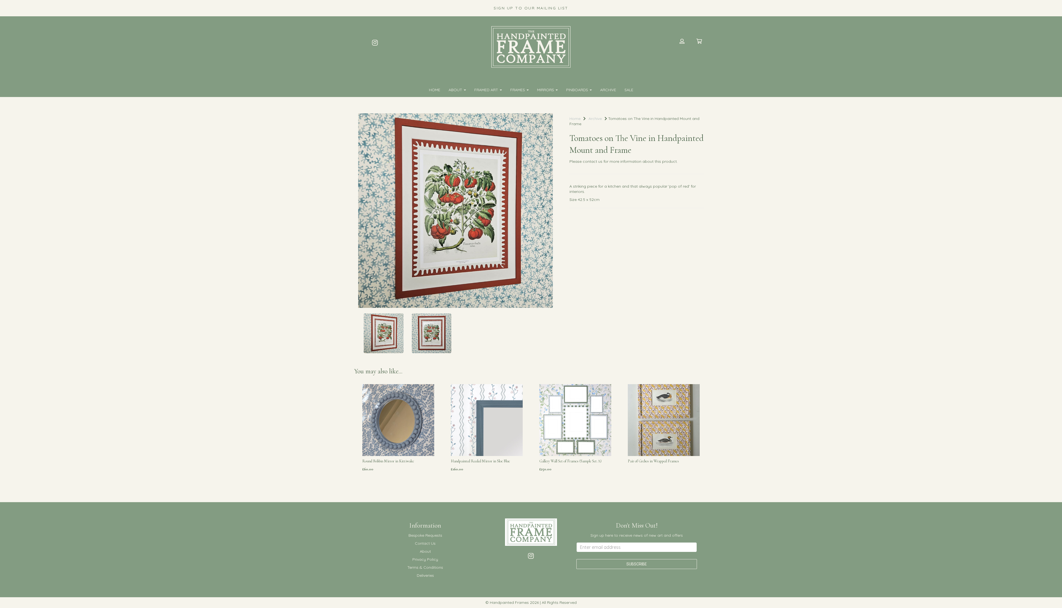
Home (434, 89)
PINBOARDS (577, 89)
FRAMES (518, 89)
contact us (592, 161)
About (456, 89)
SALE (628, 89)
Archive (608, 89)
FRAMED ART (486, 89)
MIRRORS (546, 89)
